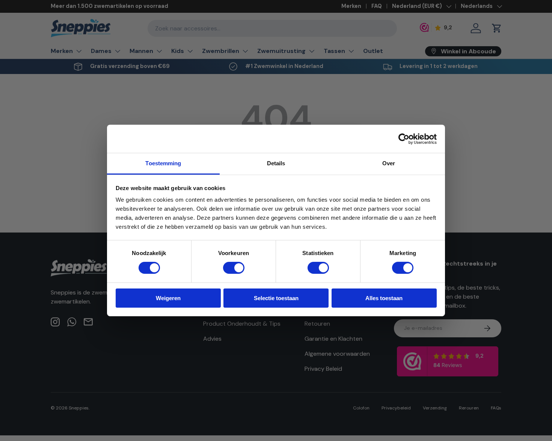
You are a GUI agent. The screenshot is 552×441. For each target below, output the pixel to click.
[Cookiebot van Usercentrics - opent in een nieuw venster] (404, 138)
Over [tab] (388, 163)
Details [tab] (276, 163)
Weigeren (168, 298)
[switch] (233, 268)
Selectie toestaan (276, 298)
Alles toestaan (384, 298)
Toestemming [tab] (163, 163)
